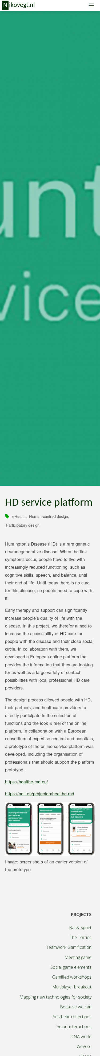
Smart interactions (74, 1026)
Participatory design (22, 525)
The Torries (80, 937)
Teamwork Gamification (68, 947)
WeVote (84, 1046)
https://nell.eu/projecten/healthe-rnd (39, 793)
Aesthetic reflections (72, 1017)
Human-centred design (48, 516)
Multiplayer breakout (71, 987)
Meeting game (78, 957)
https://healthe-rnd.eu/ (26, 781)
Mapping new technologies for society (55, 997)
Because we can (75, 1007)
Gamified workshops (71, 977)
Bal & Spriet (80, 927)
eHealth (19, 516)
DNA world (80, 1037)
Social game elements (70, 967)
